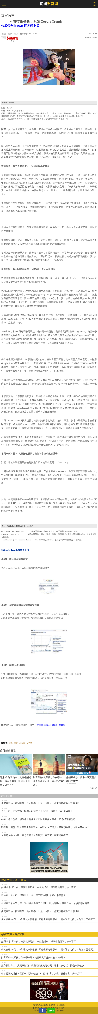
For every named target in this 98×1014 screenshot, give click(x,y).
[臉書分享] (43, 1010)
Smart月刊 (10, 41)
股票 (11, 743)
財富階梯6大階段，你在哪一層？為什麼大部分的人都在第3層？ (48, 781)
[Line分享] (51, 1010)
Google (22, 743)
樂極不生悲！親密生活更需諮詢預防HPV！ (81, 779)
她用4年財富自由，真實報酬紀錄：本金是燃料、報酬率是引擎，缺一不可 (15, 781)
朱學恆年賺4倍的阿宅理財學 (20, 25)
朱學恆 (29, 743)
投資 (16, 743)
